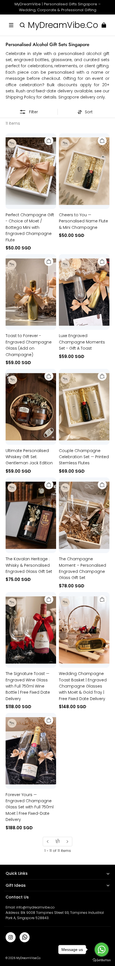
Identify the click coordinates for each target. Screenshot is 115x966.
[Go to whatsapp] (102, 950)
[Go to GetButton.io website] (102, 960)
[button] (11, 25)
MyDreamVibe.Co (28, 958)
